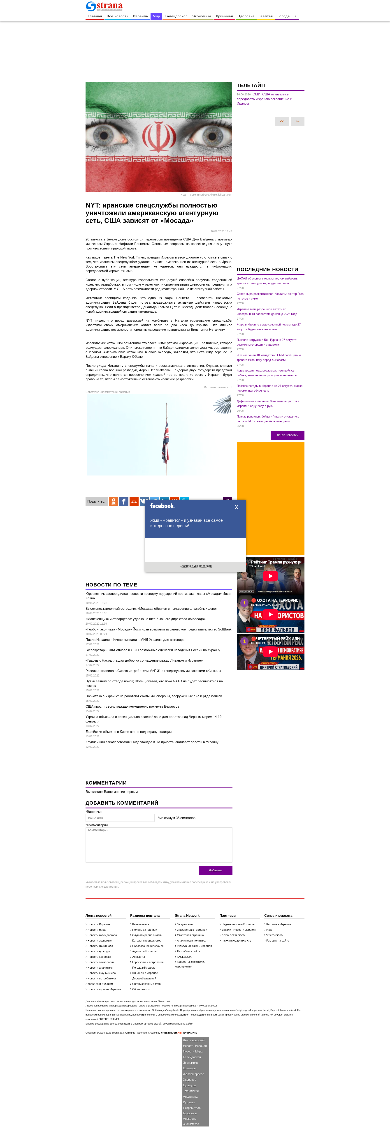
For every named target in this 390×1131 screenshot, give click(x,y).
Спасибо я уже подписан (196, 566)
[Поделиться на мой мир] (134, 501)
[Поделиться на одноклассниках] (113, 501)
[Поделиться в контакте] (144, 501)
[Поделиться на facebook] (123, 501)
